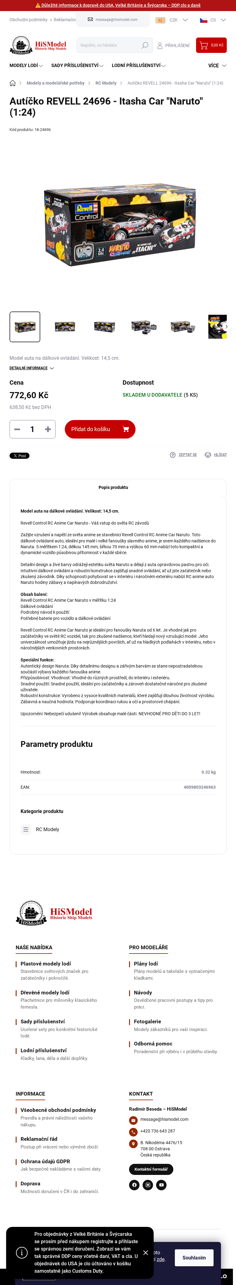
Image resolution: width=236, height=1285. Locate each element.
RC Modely (47, 829)
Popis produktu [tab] (113, 487)
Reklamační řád (68, 19)
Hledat (145, 45)
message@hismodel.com (164, 1119)
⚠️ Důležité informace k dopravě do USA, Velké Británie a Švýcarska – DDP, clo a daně (118, 5)
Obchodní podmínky (29, 19)
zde (160, 1259)
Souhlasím (194, 1258)
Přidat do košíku (90, 429)
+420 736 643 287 (157, 1130)
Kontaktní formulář (151, 1169)
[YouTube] (161, 1185)
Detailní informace (29, 368)
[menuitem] (27, 66)
